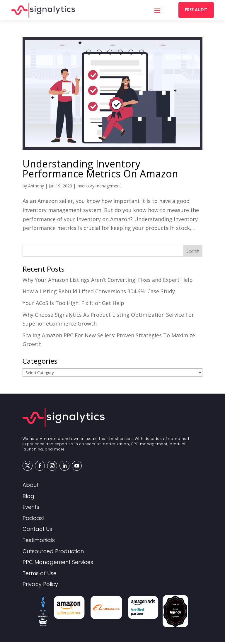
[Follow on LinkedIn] (64, 466)
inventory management (99, 186)
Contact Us (37, 529)
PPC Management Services (58, 562)
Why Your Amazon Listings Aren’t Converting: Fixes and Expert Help (108, 279)
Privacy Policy (40, 584)
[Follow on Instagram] (52, 466)
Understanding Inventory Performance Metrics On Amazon (100, 168)
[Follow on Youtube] (77, 466)
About (31, 485)
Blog (28, 496)
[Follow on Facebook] (40, 466)
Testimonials (39, 540)
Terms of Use (40, 573)
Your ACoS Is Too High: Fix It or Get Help (73, 302)
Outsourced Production (53, 551)
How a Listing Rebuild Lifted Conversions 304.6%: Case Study (99, 291)
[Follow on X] (28, 466)
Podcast (34, 518)
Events (31, 507)
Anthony (36, 186)
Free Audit (196, 10)
